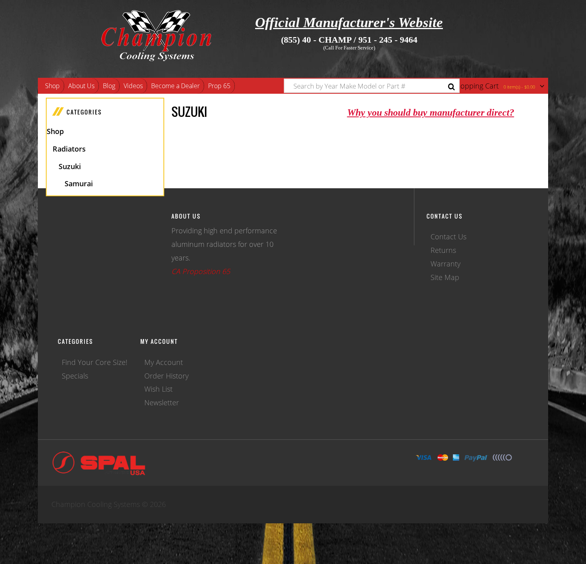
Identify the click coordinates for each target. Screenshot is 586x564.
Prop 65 (219, 85)
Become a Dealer (175, 85)
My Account (163, 362)
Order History (166, 376)
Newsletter (161, 402)
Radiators (69, 149)
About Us (81, 85)
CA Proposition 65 (200, 271)
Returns (443, 250)
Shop (52, 85)
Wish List (158, 389)
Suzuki (70, 166)
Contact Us (448, 236)
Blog (109, 85)
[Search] (451, 86)
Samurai (79, 183)
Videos (133, 85)
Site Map (445, 277)
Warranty (445, 263)
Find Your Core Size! (94, 362)
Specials (75, 376)
